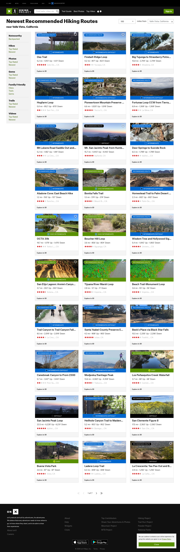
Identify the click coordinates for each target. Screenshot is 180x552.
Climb (8, 3)
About (67, 518)
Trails (11, 91)
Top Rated (13, 49)
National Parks (144, 530)
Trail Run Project (145, 522)
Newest (12, 52)
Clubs (67, 530)
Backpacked (14, 39)
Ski (43, 3)
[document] (156, 540)
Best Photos (79, 11)
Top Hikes (90, 11)
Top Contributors (108, 518)
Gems (11, 94)
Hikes (11, 88)
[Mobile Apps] (99, 11)
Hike (24, 3)
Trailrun (34, 3)
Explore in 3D (42, 71)
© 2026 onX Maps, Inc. (83, 549)
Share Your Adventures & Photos (115, 522)
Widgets (68, 526)
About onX (12, 530)
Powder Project (144, 526)
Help (67, 522)
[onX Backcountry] (57, 3)
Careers (10, 534)
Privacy (102, 549)
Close (156, 544)
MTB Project (106, 530)
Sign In (169, 11)
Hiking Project (144, 518)
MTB (17, 3)
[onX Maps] (12, 513)
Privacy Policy (166, 539)
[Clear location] (172, 21)
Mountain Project (109, 526)
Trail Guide (67, 11)
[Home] (20, 11)
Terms (95, 549)
